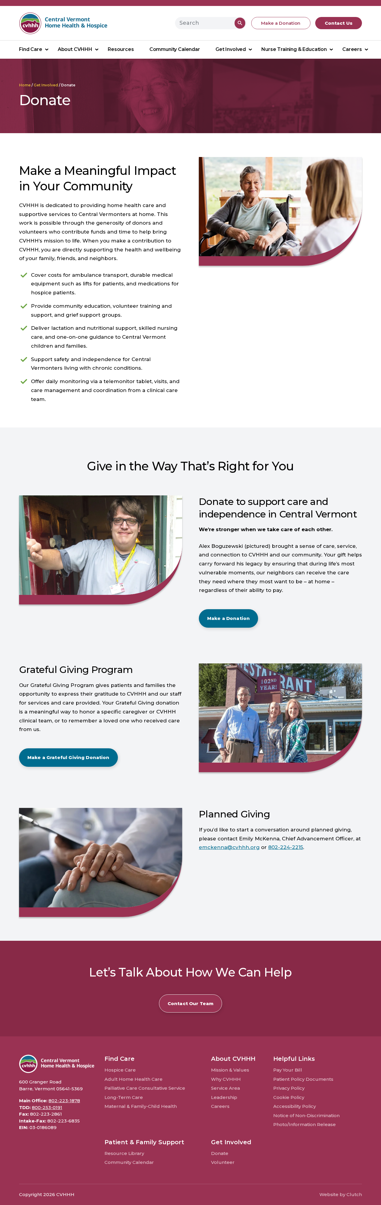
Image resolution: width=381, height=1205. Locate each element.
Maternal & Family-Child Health (140, 1106)
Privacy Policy (289, 1088)
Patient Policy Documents (303, 1079)
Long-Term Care (123, 1097)
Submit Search (240, 23)
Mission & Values (230, 1070)
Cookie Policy (288, 1097)
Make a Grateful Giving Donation (68, 757)
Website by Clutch (340, 1194)
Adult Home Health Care (133, 1079)
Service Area (225, 1088)
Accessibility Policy (294, 1106)
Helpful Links (294, 1058)
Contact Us (339, 23)
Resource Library (124, 1153)
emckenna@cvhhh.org (229, 847)
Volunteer (223, 1162)
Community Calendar (174, 49)
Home (25, 85)
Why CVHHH (226, 1079)
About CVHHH (75, 49)
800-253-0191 (47, 1107)
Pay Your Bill (287, 1070)
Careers (352, 49)
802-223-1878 (64, 1100)
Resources (121, 49)
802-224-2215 (285, 847)
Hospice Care (120, 1070)
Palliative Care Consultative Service (144, 1088)
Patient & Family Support (144, 1142)
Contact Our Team (190, 1003)
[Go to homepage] (63, 23)
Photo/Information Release (304, 1124)
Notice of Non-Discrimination (306, 1115)
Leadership (224, 1097)
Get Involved (231, 49)
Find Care (30, 49)
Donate (219, 1153)
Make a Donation (280, 23)
